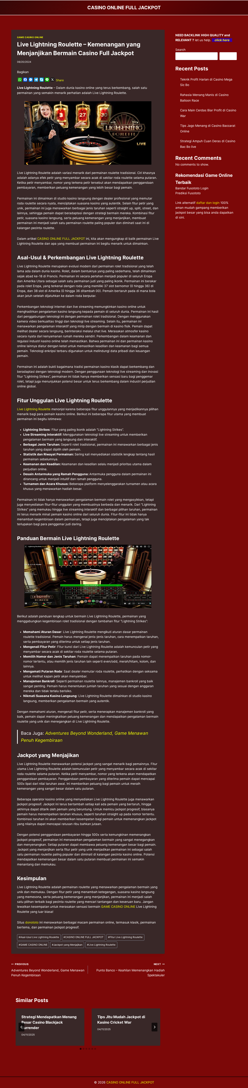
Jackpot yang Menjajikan (67, 944)
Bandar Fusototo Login (191, 188)
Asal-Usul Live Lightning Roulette (39, 937)
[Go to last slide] (21, 1027)
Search (180, 50)
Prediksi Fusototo (188, 193)
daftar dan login (207, 203)
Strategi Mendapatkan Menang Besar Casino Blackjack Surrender (49, 1022)
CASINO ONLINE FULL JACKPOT (61, 238)
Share (60, 80)
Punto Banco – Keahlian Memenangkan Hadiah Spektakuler (130, 970)
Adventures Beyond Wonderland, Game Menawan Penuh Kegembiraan (47, 970)
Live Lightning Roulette (33, 409)
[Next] (154, 1027)
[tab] (81, 1049)
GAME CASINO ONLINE (30, 37)
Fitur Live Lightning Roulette (125, 937)
